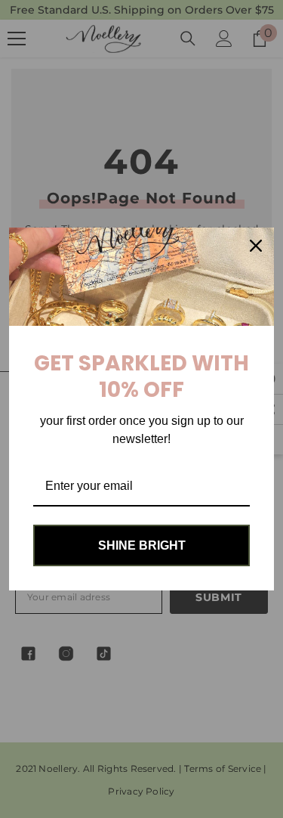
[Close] (256, 246)
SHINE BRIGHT (142, 545)
